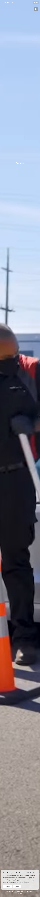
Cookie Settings (11, 882)
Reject (17, 886)
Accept (7, 886)
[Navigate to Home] (8, 2)
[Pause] (36, 9)
